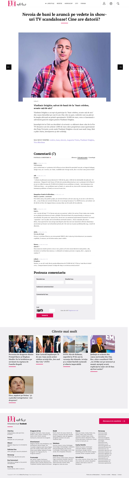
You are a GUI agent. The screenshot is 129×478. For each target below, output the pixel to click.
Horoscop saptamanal (104, 463)
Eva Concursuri (12, 460)
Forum (83, 3)
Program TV (33, 452)
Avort (69, 450)
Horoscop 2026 (102, 433)
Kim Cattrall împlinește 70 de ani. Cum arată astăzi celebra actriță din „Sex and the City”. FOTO (48, 358)
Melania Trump (46, 450)
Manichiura (46, 461)
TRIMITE (45, 315)
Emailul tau (69, 279)
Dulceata (89, 434)
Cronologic (92, 157)
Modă (55, 431)
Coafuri (32, 461)
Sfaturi (9, 443)
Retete (59, 3)
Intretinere (59, 459)
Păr (31, 459)
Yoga (54, 459)
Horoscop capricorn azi (105, 450)
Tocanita (78, 436)
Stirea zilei (90, 459)
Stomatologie (64, 447)
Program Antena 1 (35, 453)
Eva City (10, 467)
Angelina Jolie (40, 447)
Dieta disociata (57, 462)
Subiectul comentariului (44, 287)
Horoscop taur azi (103, 449)
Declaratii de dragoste (43, 438)
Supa (85, 434)
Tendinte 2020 (57, 439)
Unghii (39, 459)
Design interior (87, 450)
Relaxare (71, 458)
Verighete (56, 438)
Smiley (38, 448)
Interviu (84, 459)
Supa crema (89, 436)
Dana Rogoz (48, 447)
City (76, 3)
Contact (120, 474)
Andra (42, 448)
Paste (82, 433)
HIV (58, 452)
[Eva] (12, 2)
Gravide (78, 453)
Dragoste (33, 433)
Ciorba (87, 433)
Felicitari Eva (11, 449)
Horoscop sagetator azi (105, 453)
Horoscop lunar (102, 442)
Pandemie (78, 464)
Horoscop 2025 (102, 434)
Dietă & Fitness (58, 456)
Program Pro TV (42, 452)
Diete (54, 458)
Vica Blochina (39, 142)
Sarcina (55, 445)
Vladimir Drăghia (87, 140)
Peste (90, 433)
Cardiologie (56, 450)
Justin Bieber (38, 450)
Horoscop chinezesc (104, 439)
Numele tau (40, 279)
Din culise (78, 459)
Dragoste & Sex (35, 431)
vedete (52, 140)
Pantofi (71, 434)
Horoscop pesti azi (103, 456)
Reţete (78, 431)
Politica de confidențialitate (93, 474)
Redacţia (114, 474)
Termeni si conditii (105, 474)
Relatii (32, 434)
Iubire (40, 434)
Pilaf (93, 437)
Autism (93, 453)
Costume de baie (63, 434)
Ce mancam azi (83, 441)
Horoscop (68, 3)
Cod (37, 307)
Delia (45, 448)
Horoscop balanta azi (104, 460)
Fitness (59, 458)
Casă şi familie (81, 445)
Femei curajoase (85, 453)
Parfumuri (44, 459)
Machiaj (37, 461)
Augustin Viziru (73, 140)
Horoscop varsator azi (104, 455)
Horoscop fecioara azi (104, 447)
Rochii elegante (57, 436)
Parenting (78, 452)
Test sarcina (67, 448)
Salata (77, 434)
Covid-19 (89, 462)
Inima (64, 445)
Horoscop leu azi (103, 458)
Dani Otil (32, 448)
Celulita (41, 462)
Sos (94, 433)
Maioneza (88, 437)
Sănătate (56, 443)
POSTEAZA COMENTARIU (42, 157)
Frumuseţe (34, 457)
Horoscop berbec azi (104, 461)
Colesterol (71, 447)
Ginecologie (56, 447)
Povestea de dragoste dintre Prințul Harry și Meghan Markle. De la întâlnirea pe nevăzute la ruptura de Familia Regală (21, 359)
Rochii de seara (61, 433)
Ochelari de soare (64, 438)
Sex (50, 434)
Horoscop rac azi (103, 444)
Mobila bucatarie (81, 447)
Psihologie (69, 445)
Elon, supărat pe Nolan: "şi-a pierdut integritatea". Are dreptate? (20, 397)
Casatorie (45, 434)
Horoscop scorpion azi (104, 452)
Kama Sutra (33, 436)
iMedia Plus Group (23, 474)
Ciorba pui (89, 439)
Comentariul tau (42, 294)
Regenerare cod (73, 310)
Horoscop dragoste (103, 437)
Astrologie (101, 441)
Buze (37, 462)
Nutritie (61, 461)
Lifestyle (50, 3)
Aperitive (78, 437)
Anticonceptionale (58, 448)
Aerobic (65, 459)
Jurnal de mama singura (89, 452)
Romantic (39, 433)
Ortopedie (62, 452)
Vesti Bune (83, 462)
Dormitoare (79, 450)
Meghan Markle (34, 444)
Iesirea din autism (83, 461)
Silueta (64, 462)
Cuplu (36, 434)
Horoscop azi (102, 436)
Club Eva (10, 431)
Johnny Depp (41, 445)
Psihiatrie (68, 452)
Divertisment (34, 442)
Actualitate (79, 457)
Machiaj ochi (48, 462)
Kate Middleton (44, 444)
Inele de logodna (67, 436)
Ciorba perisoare (80, 439)
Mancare (78, 433)
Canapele (89, 448)
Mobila (84, 448)
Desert (83, 437)
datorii (63, 140)
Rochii (34, 459)
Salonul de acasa (47, 464)
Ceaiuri (60, 445)
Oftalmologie (64, 450)
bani (58, 140)
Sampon (32, 462)
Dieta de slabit (68, 461)
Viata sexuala (46, 433)
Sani (41, 461)
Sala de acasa (64, 464)
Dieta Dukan (64, 458)
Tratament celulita (35, 464)
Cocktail (83, 436)
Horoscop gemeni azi (104, 445)
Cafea (81, 434)
